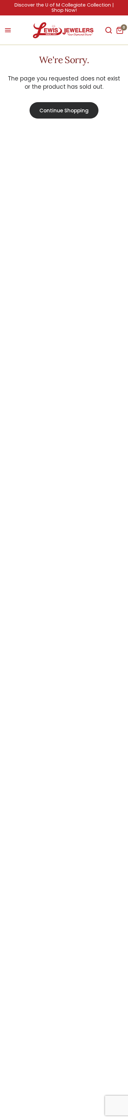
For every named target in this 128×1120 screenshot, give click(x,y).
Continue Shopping (64, 110)
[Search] (108, 30)
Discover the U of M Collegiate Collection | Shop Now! (64, 7)
